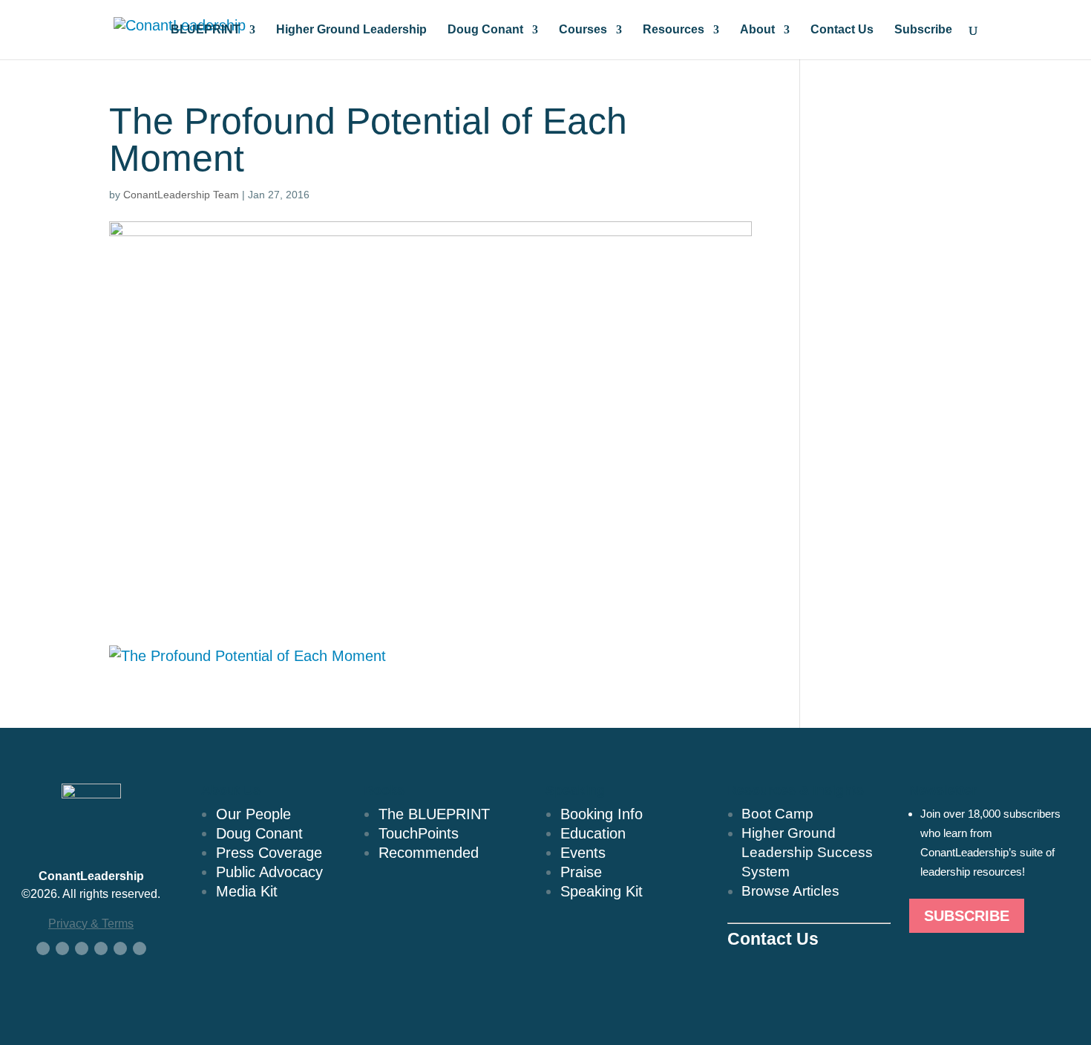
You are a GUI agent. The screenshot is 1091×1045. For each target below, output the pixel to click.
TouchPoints (419, 833)
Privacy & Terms (91, 923)
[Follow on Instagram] (120, 948)
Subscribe (923, 30)
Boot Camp (777, 813)
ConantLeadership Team (181, 195)
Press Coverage (269, 852)
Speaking (575, 790)
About (757, 30)
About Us (231, 790)
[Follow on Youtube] (101, 948)
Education (593, 833)
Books (384, 790)
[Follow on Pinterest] (139, 948)
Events (583, 852)
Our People (253, 814)
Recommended (429, 852)
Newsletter (943, 790)
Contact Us (842, 30)
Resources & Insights (795, 790)
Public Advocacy (269, 872)
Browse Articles (790, 891)
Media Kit (247, 891)
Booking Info (601, 814)
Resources (673, 30)
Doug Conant (485, 30)
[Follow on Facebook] (43, 948)
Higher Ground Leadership (351, 30)
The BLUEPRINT (434, 814)
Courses (583, 30)
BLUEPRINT (205, 30)
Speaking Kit (601, 891)
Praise (581, 872)
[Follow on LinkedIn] (81, 948)
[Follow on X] (62, 948)
